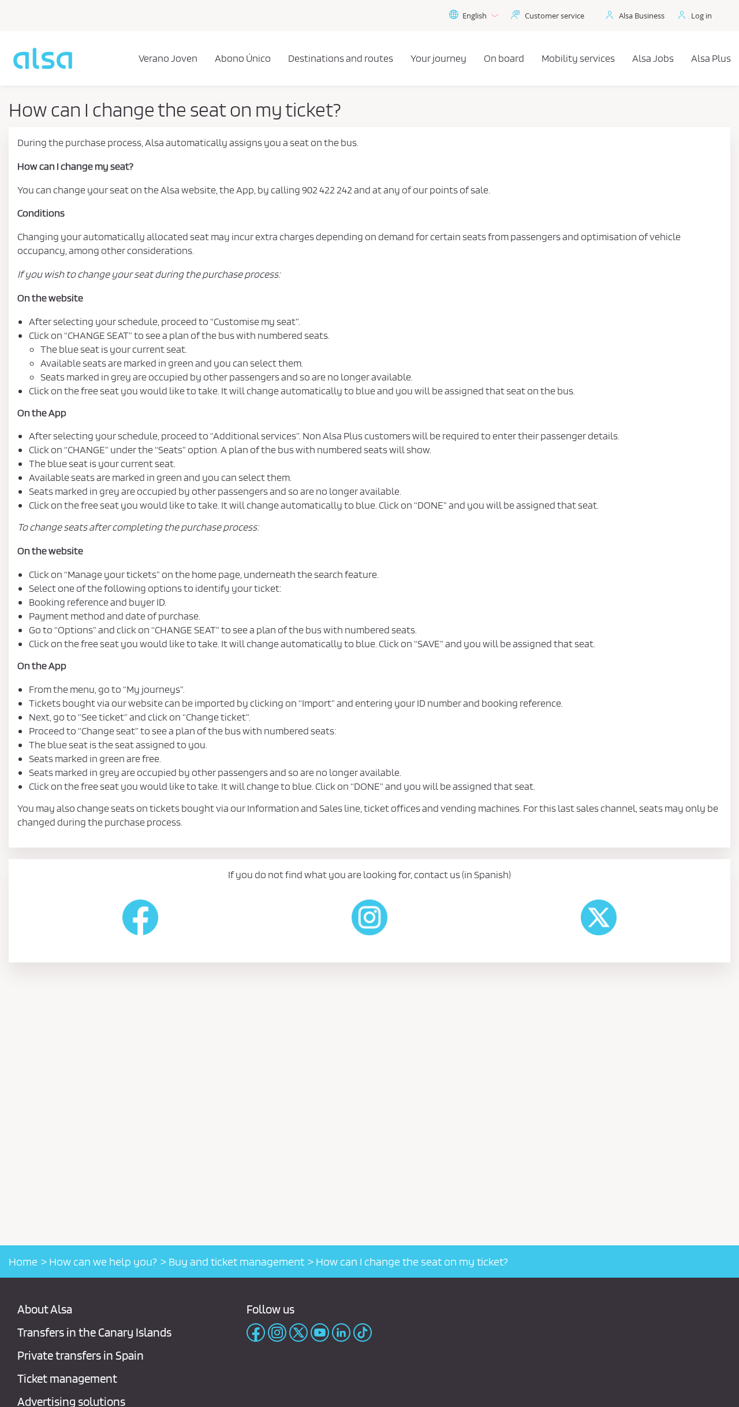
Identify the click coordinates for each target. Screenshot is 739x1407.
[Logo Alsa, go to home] (42, 58)
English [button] (474, 15)
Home (23, 1261)
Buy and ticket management (236, 1261)
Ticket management (67, 1378)
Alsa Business (642, 15)
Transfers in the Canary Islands (94, 1332)
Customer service (554, 15)
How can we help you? (103, 1261)
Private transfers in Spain (80, 1355)
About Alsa (44, 1309)
